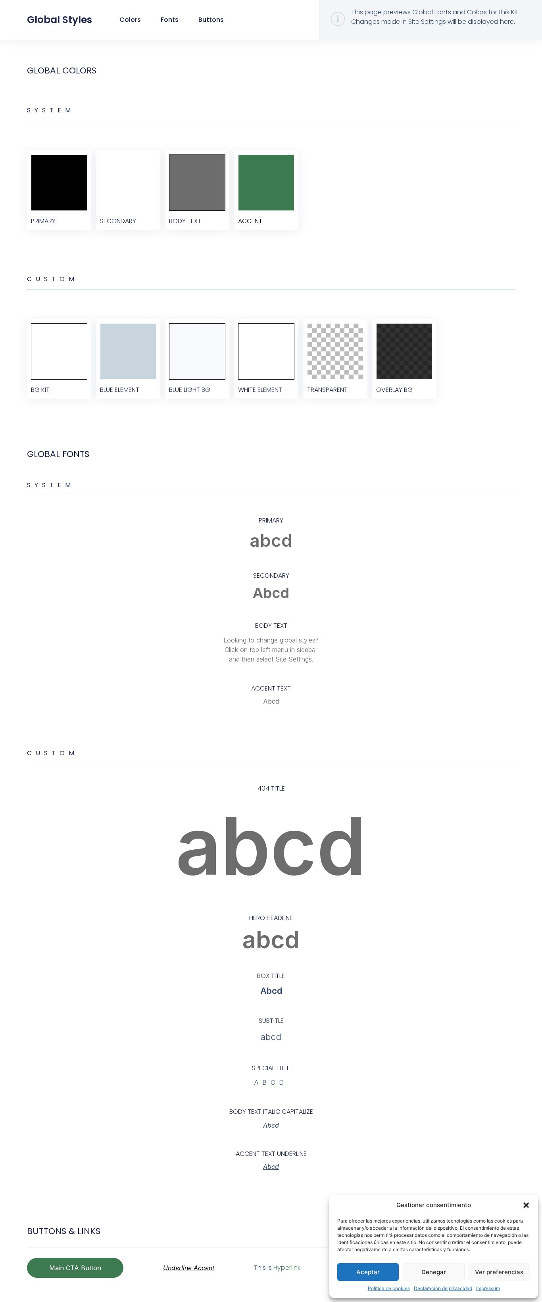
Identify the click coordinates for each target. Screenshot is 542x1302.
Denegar (433, 1272)
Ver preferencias (499, 1272)
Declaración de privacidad (443, 1288)
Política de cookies (389, 1288)
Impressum (488, 1288)
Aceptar (368, 1272)
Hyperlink (286, 1267)
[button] (526, 1205)
